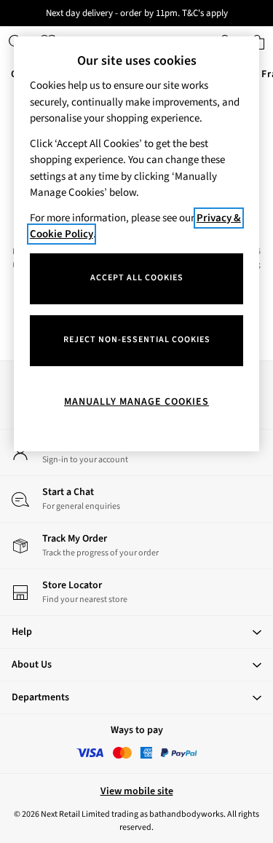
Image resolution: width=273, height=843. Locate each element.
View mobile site (136, 791)
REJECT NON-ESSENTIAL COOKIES (136, 339)
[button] (136, 632)
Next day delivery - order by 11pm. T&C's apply (137, 13)
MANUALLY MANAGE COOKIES (136, 402)
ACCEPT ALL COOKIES (136, 278)
